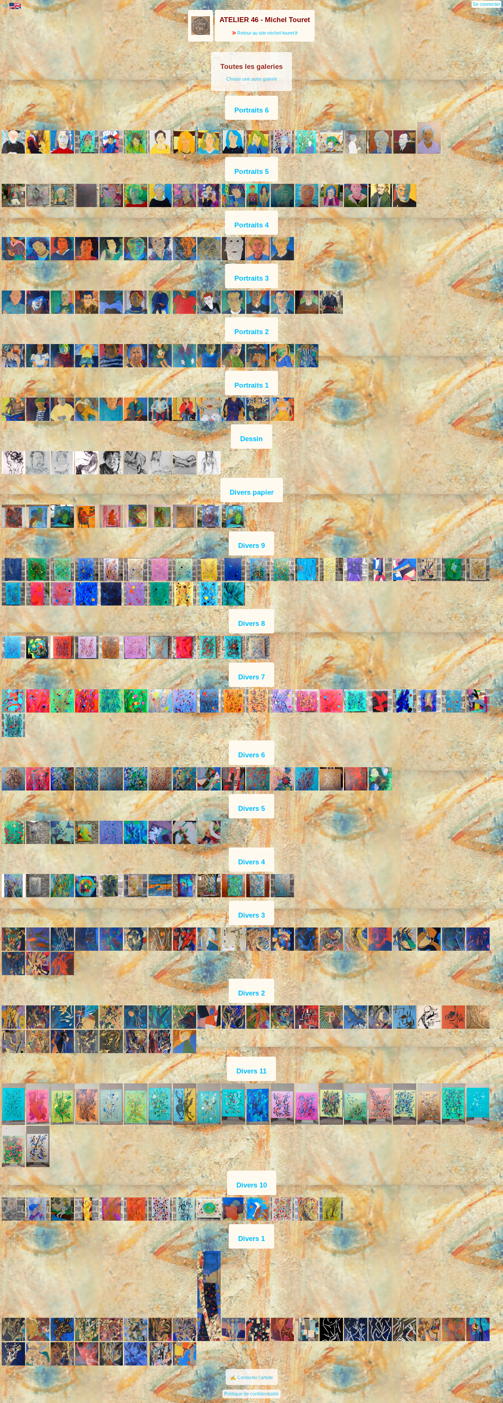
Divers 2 (251, 993)
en (6, 5)
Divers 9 (251, 545)
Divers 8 (251, 623)
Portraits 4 (251, 225)
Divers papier (252, 492)
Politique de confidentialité (251, 1393)
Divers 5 (251, 808)
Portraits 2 (251, 332)
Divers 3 (251, 915)
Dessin (251, 439)
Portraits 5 (251, 171)
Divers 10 (251, 1185)
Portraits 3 (251, 278)
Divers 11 (251, 1071)
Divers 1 (251, 1238)
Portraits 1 (251, 385)
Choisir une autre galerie (251, 78)
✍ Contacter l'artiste (251, 1377)
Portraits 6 (251, 110)
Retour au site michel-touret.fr (265, 33)
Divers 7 (251, 677)
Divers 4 (251, 862)
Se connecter (486, 4)
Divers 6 (251, 755)
